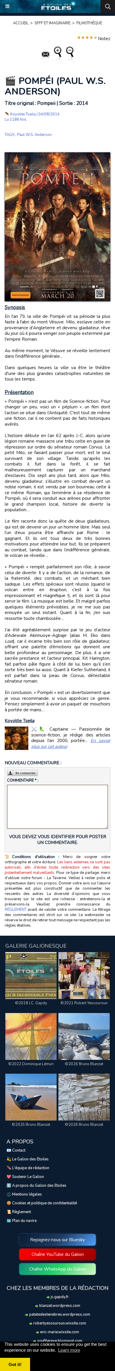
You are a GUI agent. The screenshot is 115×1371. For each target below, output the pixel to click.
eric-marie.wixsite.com (59, 1332)
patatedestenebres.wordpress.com (59, 1314)
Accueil (21, 23)
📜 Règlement (18, 1212)
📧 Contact (15, 1150)
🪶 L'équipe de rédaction (27, 1168)
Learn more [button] (69, 1350)
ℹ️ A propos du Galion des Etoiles (36, 1185)
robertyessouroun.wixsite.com (59, 1323)
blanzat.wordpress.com (59, 1305)
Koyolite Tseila (23, 114)
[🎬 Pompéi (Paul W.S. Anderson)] (57, 154)
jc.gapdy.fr (59, 1297)
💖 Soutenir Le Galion (25, 1176)
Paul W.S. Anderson (34, 134)
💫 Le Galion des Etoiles (27, 1159)
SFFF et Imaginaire (52, 23)
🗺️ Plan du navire (21, 1220)
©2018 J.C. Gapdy (31, 1003)
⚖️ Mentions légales (24, 1194)
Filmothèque (89, 23)
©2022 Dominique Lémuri (31, 1064)
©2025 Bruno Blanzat (31, 1124)
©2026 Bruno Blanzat (84, 1064)
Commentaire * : (22, 780)
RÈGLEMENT (16, 909)
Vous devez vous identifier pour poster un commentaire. (57, 839)
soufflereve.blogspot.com (59, 1340)
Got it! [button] (15, 1364)
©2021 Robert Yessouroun (84, 1003)
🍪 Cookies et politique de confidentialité (41, 1203)
